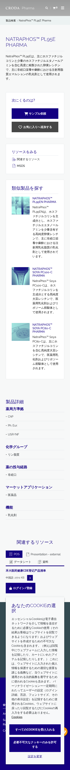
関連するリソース (28, 159)
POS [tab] (16, 554)
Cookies (16, 717)
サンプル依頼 (37, 113)
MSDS (20, 166)
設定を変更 (35, 756)
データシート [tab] (22, 562)
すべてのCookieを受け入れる (35, 729)
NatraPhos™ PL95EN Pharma (44, 200)
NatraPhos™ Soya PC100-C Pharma (42, 272)
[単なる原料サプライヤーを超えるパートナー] (20, 8)
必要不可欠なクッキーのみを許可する (35, 744)
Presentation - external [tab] (45, 554)
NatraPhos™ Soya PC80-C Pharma (42, 328)
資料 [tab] (45, 562)
